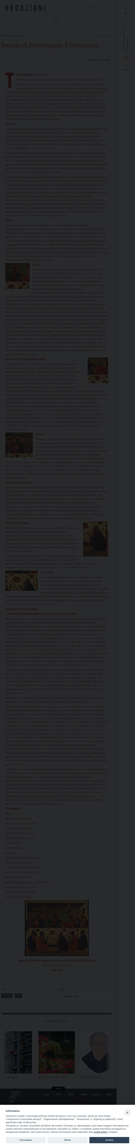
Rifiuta (67, 1140)
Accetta (109, 1140)
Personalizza (26, 1140)
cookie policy (100, 1132)
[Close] (127, 1112)
